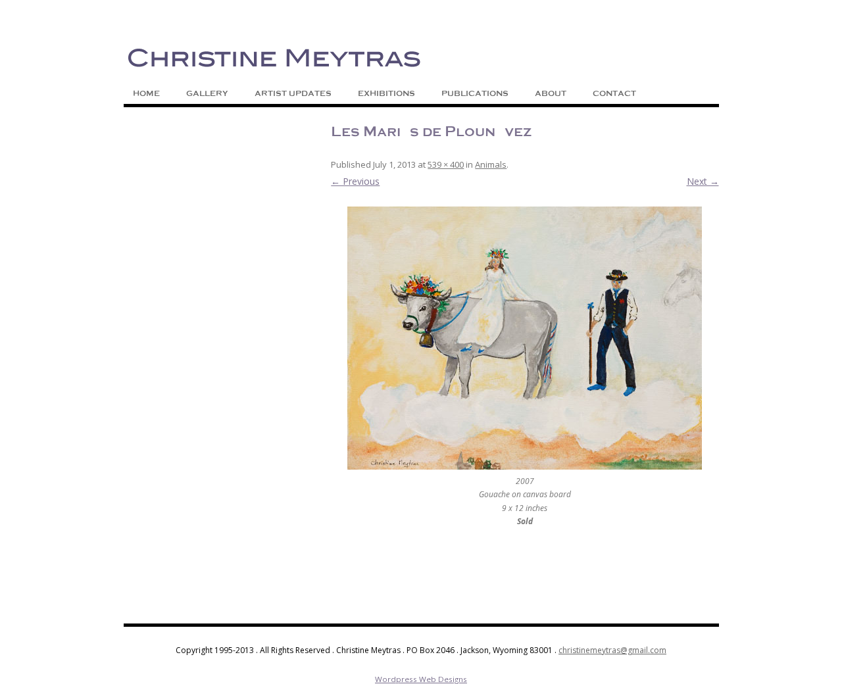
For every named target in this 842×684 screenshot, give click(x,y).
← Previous (355, 181)
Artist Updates (293, 93)
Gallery (207, 93)
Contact (614, 93)
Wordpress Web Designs (421, 679)
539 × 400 (446, 164)
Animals (491, 164)
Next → (703, 181)
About (550, 93)
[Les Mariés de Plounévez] (524, 338)
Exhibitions (386, 93)
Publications (474, 93)
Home (146, 93)
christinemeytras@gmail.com (612, 650)
